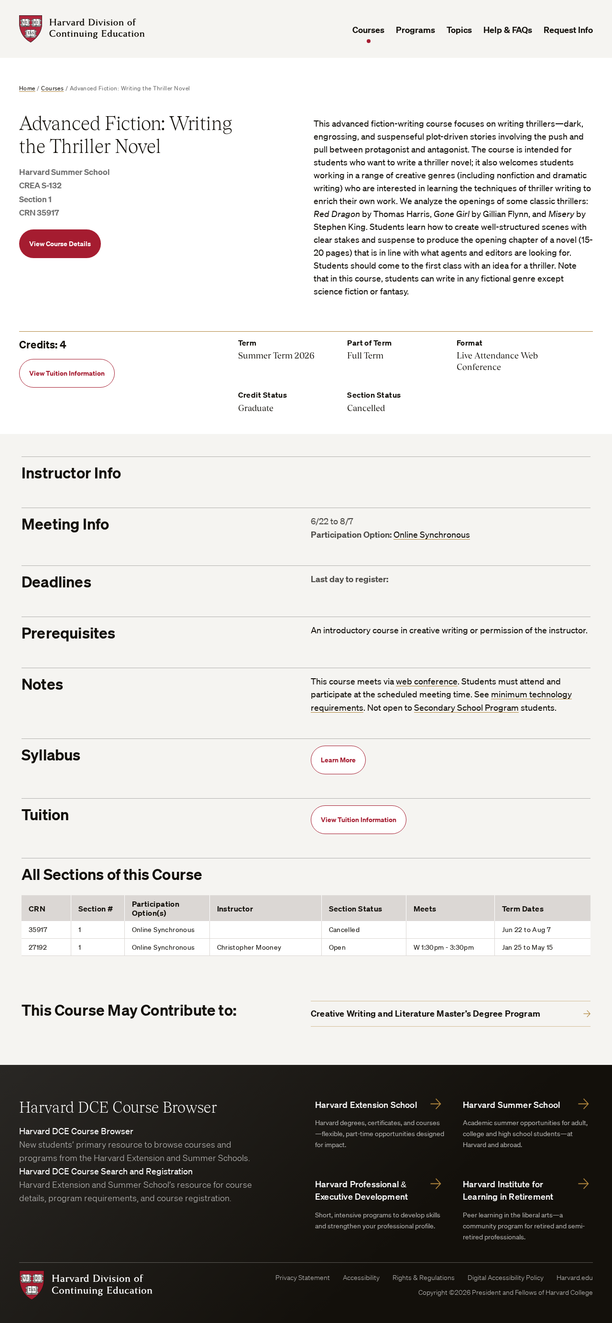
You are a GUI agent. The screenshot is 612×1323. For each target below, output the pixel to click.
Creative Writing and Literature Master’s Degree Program (425, 1013)
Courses (368, 29)
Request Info (568, 29)
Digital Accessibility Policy (506, 1277)
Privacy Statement (302, 1277)
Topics (459, 29)
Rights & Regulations (424, 1277)
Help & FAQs (507, 29)
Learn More (338, 759)
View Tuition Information (67, 373)
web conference (427, 681)
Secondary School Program (466, 707)
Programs (415, 29)
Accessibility (361, 1277)
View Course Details (60, 243)
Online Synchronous (431, 534)
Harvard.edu (575, 1277)
